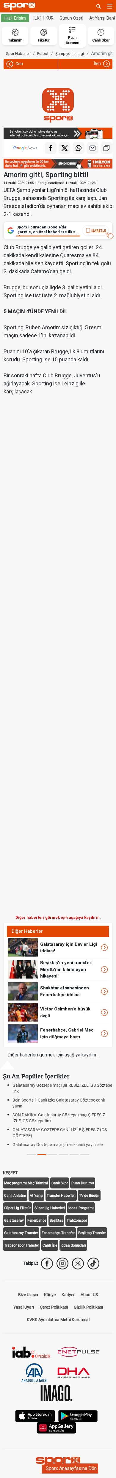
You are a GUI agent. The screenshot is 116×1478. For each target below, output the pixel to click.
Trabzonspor (77, 1220)
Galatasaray (14, 1220)
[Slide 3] (63, 1154)
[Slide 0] (31, 1154)
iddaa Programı (81, 1208)
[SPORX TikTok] (93, 1263)
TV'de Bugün (89, 1195)
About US (89, 1294)
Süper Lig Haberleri (50, 1208)
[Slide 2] (52, 1154)
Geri (19, 63)
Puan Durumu (82, 1183)
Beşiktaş (56, 1220)
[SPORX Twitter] (77, 1263)
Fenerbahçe (36, 1220)
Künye (50, 1294)
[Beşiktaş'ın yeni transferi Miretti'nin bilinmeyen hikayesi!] (23, 969)
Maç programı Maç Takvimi (26, 1183)
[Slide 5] (84, 1154)
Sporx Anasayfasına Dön (71, 1468)
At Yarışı (36, 1195)
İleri (98, 63)
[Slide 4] (74, 1154)
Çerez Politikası (54, 1307)
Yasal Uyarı (23, 1307)
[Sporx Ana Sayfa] (20, 6)
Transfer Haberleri (61, 1195)
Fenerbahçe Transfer (58, 1233)
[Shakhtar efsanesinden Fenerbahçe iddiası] (23, 991)
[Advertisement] (58, 671)
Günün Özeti (71, 18)
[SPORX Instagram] (62, 1263)
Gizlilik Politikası (88, 1307)
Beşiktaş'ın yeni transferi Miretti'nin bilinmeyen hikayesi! (66, 969)
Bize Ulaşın (28, 1294)
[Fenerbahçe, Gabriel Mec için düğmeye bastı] (23, 1033)
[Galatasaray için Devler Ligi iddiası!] (23, 947)
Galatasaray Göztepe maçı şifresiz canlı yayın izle (57, 1144)
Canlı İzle (50, 1245)
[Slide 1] (41, 1154)
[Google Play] (78, 1415)
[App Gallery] (56, 1427)
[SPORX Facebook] (47, 1263)
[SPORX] (58, 1462)
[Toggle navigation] (110, 6)
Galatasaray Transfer (21, 1233)
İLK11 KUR (43, 18)
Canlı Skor (59, 1183)
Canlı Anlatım (15, 1195)
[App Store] (35, 1415)
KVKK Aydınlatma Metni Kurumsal (58, 1319)
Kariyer (68, 1294)
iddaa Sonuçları (73, 1245)
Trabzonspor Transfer (21, 1245)
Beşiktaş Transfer (92, 1233)
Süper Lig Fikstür (17, 1208)
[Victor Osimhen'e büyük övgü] (23, 1012)
